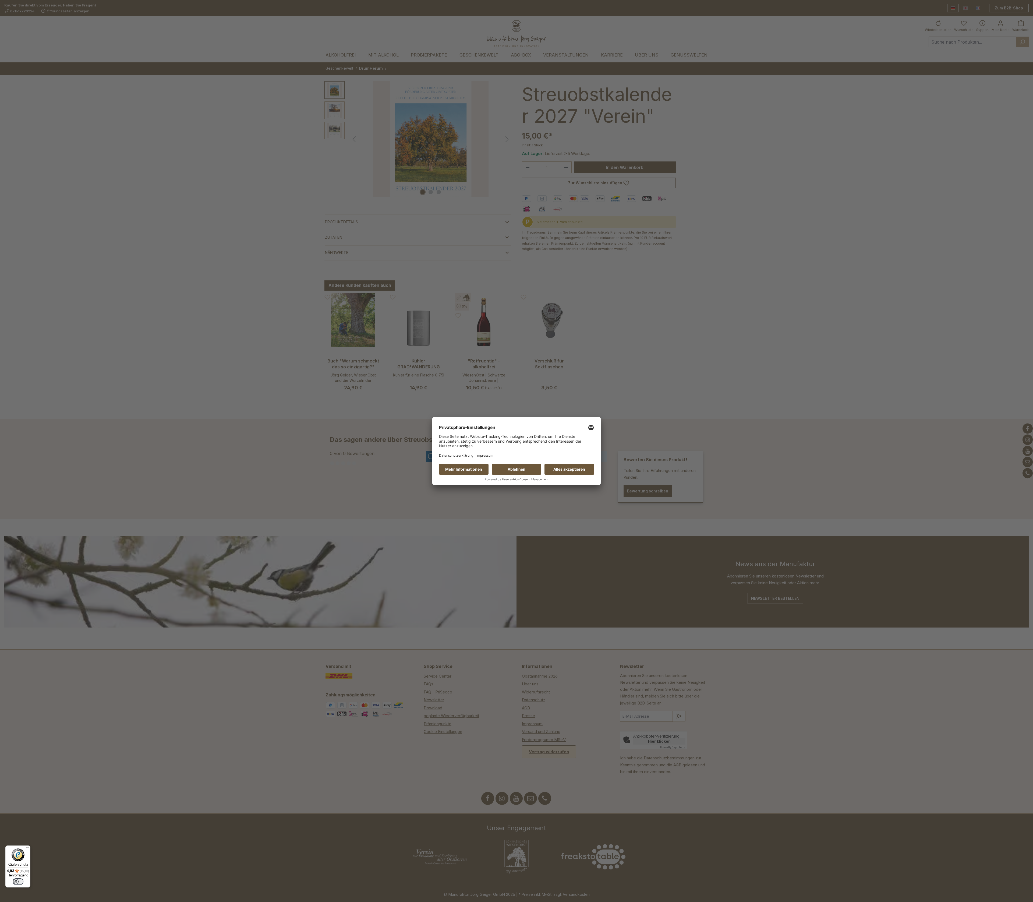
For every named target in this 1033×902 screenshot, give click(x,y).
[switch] (18, 881)
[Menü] (27, 848)
